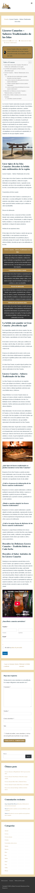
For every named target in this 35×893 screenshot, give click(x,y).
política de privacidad (16, 647)
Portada (6, 19)
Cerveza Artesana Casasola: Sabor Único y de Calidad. (17, 784)
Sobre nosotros (4, 880)
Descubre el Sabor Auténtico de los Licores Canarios (16, 96)
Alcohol (6, 830)
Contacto (11, 880)
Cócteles (7, 840)
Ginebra (6, 846)
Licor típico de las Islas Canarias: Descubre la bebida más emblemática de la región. (16, 65)
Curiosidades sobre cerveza (11, 843)
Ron (6, 855)
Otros (29, 40)
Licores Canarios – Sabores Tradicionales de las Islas (17, 73)
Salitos (6, 858)
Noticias (6, 849)
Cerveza (6, 834)
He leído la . (13, 647)
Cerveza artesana (8, 837)
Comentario (7, 687)
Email (5, 636)
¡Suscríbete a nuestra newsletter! (14, 98)
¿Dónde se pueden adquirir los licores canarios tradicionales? (17, 84)
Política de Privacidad (19, 880)
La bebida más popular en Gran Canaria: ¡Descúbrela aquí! (15, 69)
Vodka (6, 867)
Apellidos (20, 632)
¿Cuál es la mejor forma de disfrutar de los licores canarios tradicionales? (18, 88)
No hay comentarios (11, 42)
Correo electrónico (8, 718)
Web (5, 726)
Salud (6, 861)
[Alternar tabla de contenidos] (29, 62)
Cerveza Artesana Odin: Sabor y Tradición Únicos (16, 781)
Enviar (5, 653)
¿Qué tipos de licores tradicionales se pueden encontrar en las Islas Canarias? (17, 77)
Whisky (6, 870)
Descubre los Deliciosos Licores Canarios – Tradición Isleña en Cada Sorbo (16, 92)
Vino (6, 864)
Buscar (5, 753)
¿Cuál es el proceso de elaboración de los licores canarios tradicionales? (18, 81)
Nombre (4, 632)
